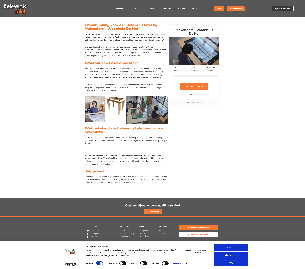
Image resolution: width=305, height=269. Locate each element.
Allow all (230, 247)
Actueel (153, 9)
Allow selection (230, 255)
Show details (178, 263)
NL (193, 9)
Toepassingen (122, 9)
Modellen (138, 9)
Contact (181, 9)
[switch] (122, 263)
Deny (231, 263)
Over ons (167, 9)
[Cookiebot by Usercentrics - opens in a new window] (69, 264)
